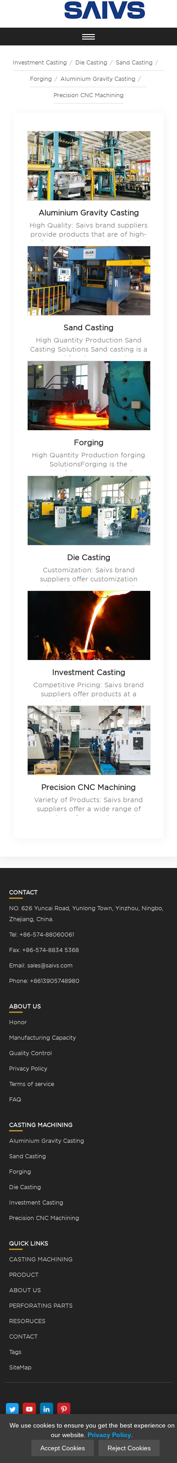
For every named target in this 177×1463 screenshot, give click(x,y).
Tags (15, 1352)
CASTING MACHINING (41, 1259)
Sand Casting (88, 327)
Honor (18, 1022)
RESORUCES (27, 1321)
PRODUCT (24, 1274)
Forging (41, 78)
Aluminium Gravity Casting (97, 78)
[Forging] (89, 397)
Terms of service (31, 1084)
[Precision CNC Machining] (89, 742)
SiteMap (20, 1367)
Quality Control (30, 1053)
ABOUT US (25, 1290)
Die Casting (88, 557)
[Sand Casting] (89, 282)
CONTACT (23, 1336)
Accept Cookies (62, 1448)
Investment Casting (88, 672)
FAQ (15, 1099)
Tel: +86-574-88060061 (41, 934)
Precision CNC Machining (88, 95)
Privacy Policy (28, 1068)
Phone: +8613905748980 (44, 980)
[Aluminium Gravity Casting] (89, 167)
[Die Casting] (89, 512)
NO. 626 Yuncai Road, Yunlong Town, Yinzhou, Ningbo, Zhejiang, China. (86, 913)
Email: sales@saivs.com (41, 965)
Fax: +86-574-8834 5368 (44, 950)
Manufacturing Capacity (42, 1037)
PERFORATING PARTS (41, 1305)
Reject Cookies (129, 1448)
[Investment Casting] (89, 627)
